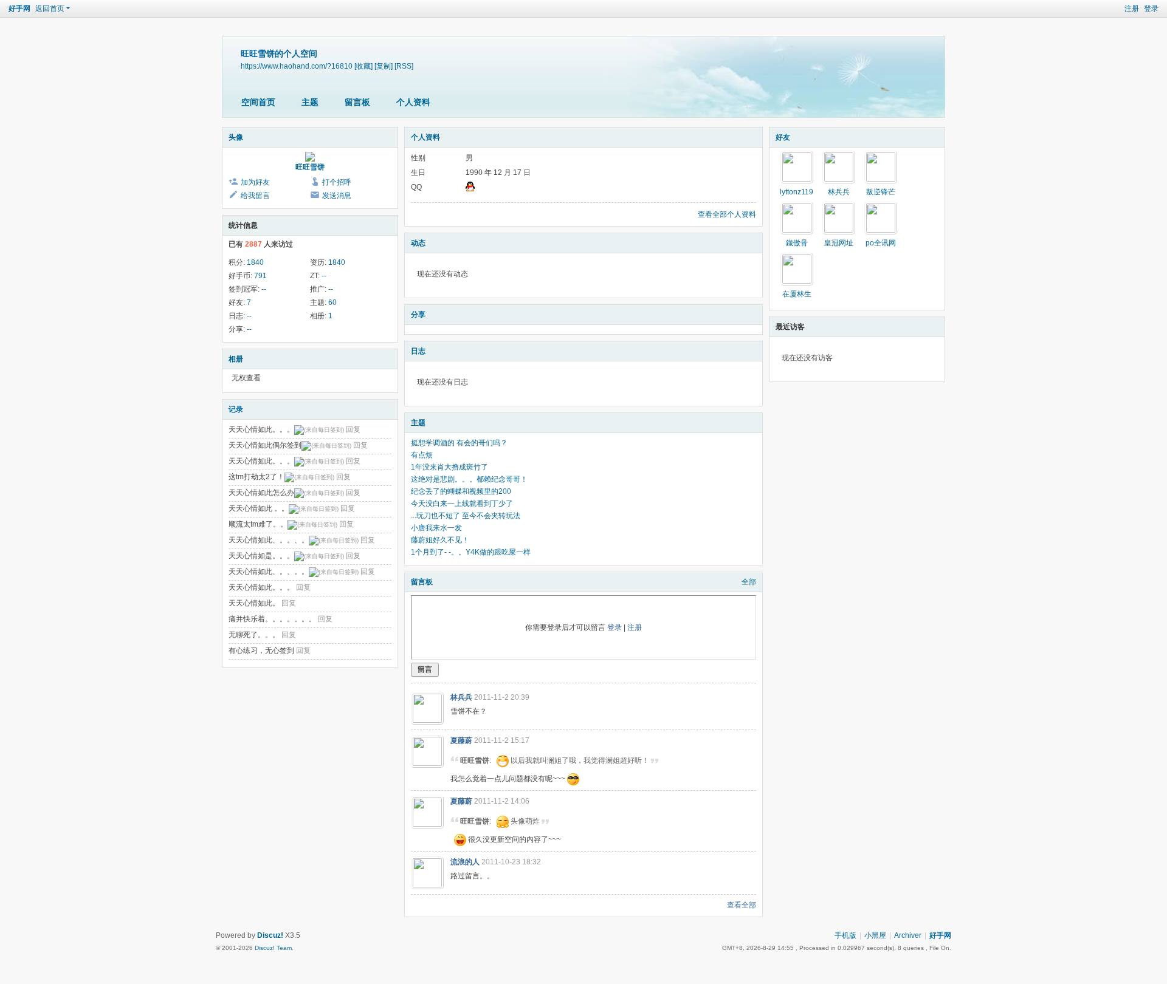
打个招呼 (336, 182)
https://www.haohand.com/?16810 (297, 66)
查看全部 (741, 905)
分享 (418, 314)
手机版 (845, 935)
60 (332, 302)
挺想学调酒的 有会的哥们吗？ (459, 443)
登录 (1151, 8)
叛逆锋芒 (880, 192)
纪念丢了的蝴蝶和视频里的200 (461, 491)
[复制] (383, 66)
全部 (749, 582)
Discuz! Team (273, 948)
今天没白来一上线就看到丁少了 (462, 503)
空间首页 (258, 102)
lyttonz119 (796, 192)
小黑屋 (875, 935)
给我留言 (255, 195)
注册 (1131, 8)
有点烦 (422, 455)
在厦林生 (796, 294)
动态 (418, 243)
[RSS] (403, 66)
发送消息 (336, 195)
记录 (236, 409)
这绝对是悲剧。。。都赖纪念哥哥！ (469, 479)
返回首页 (49, 8)
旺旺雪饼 (310, 167)
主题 (309, 102)
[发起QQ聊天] (470, 189)
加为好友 (255, 182)
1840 (255, 262)
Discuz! (270, 935)
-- (324, 276)
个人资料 (413, 102)
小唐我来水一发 (436, 528)
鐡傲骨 (797, 243)
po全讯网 (881, 243)
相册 (236, 359)
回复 (353, 429)
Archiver (907, 935)
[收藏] (363, 66)
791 (260, 276)
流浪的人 (465, 862)
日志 (418, 351)
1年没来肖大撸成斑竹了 (449, 467)
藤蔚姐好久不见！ (440, 540)
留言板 (357, 102)
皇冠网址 (838, 243)
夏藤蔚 (461, 740)
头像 (236, 137)
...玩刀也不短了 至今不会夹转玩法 (465, 515)
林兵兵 (461, 697)
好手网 (19, 8)
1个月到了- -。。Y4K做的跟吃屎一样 (471, 552)
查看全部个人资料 (727, 214)
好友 (783, 137)
